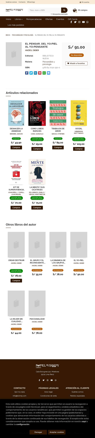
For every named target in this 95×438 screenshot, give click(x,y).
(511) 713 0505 (19, 392)
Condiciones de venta (48, 396)
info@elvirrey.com (19, 396)
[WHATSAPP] (87, 22)
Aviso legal (48, 392)
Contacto (22, 2)
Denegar (38, 432)
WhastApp (31, 2)
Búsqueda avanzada (60, 14)
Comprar (16, 147)
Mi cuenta (85, 2)
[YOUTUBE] (83, 22)
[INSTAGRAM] (79, 22)
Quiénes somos (11, 2)
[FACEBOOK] (71, 22)
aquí (84, 421)
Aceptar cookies (57, 432)
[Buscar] (64, 10)
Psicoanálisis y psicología (22, 35)
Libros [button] (18, 19)
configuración (22, 424)
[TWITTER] (75, 22)
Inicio (8, 35)
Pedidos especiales (77, 396)
